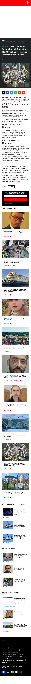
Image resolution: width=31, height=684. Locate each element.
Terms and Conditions (7, 656)
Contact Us (4, 648)
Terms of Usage (18, 656)
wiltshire (4, 110)
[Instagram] (20, 672)
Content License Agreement (16, 648)
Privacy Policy (8, 203)
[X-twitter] (7, 672)
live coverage (24, 179)
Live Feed (21, 654)
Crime (11, 186)
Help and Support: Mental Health (9, 654)
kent (17, 110)
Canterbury (18, 99)
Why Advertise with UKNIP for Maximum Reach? (13, 660)
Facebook (13, 175)
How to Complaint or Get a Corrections (11, 646)
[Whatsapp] (12, 672)
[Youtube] (16, 672)
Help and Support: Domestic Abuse (10, 652)
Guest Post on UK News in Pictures (10, 650)
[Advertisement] (15, 21)
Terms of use (5, 658)
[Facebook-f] (3, 672)
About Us (4, 662)
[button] (3, 92)
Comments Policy (6, 644)
